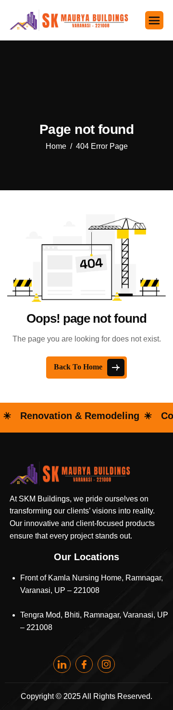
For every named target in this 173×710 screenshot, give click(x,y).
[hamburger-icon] (154, 20)
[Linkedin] (62, 664)
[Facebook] (84, 664)
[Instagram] (106, 664)
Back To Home (79, 367)
